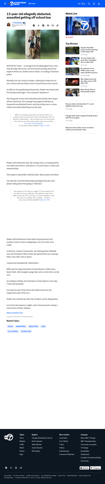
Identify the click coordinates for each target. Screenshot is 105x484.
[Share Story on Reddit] (43, 25)
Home (22, 438)
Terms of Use (61, 475)
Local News (63, 438)
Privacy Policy (8, 475)
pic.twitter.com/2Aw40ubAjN (34, 123)
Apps (21, 454)
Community (85, 461)
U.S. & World (63, 441)
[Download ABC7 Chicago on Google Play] (95, 468)
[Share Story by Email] (52, 25)
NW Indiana (36, 451)
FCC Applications (9, 477)
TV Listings (84, 448)
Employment (85, 454)
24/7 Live (31, 3)
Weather (22, 441)
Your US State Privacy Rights (48, 475)
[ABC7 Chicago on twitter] (11, 468)
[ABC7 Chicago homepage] (17, 3)
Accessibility (85, 451)
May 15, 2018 (45, 125)
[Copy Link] (57, 25)
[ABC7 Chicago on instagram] (16, 468)
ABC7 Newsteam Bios (88, 441)
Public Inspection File (85, 475)
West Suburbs (36, 444)
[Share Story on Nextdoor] (48, 25)
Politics (61, 448)
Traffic (22, 444)
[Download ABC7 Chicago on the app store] (84, 468)
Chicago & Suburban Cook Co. (42, 438)
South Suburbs (37, 448)
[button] (5, 3)
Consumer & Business (66, 454)
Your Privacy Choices (19, 475)
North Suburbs (37, 441)
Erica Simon (18, 23)
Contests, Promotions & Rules (91, 457)
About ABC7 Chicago (88, 438)
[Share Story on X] (38, 25)
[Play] (82, 26)
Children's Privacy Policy (32, 475)
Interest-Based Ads (72, 475)
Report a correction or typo (15, 313)
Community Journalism (89, 444)
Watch (22, 448)
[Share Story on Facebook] (34, 25)
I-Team (61, 444)
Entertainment (64, 451)
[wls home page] (8, 437)
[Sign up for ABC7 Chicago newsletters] (21, 468)
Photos (22, 451)
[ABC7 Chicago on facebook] (6, 468)
